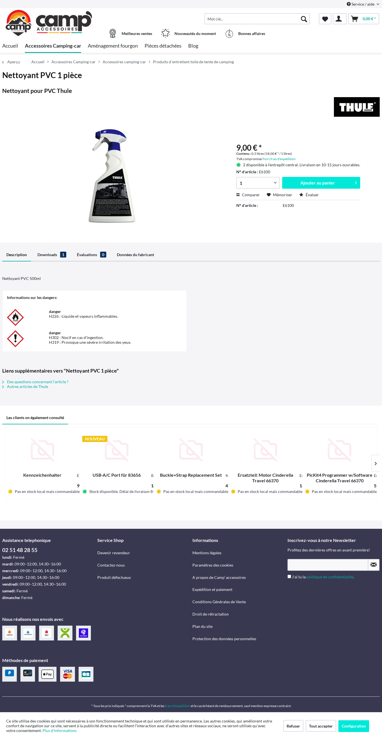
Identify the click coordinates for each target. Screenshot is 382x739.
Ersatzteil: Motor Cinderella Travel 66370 (265, 477)
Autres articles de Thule (27, 386)
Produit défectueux (114, 577)
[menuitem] (257, 18)
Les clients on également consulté (35, 417)
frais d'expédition (177, 706)
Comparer (250, 194)
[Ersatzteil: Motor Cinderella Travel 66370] (265, 449)
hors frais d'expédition (279, 159)
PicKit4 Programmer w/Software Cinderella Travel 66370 (339, 477)
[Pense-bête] (325, 18)
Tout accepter (321, 726)
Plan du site (202, 626)
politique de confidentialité (329, 576)
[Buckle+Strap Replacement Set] (191, 449)
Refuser (293, 726)
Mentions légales (206, 552)
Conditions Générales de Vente (219, 601)
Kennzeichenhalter (42, 475)
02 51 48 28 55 (19, 550)
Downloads (50, 254)
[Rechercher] (304, 18)
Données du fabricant (135, 254)
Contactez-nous (111, 565)
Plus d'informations (60, 730)
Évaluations (90, 254)
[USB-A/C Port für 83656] (116, 449)
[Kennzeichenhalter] (42, 449)
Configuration (354, 726)
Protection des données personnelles (224, 638)
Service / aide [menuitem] (363, 4)
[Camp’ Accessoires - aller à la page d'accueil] (49, 16)
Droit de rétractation (210, 614)
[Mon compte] (340, 18)
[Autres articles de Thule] (357, 107)
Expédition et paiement (212, 589)
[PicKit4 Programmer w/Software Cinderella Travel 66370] (339, 449)
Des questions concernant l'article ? (37, 381)
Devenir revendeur (113, 552)
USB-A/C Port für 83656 (117, 475)
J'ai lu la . (323, 576)
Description (16, 254)
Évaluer (312, 194)
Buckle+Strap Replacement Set (191, 475)
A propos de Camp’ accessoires (219, 577)
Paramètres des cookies (212, 565)
